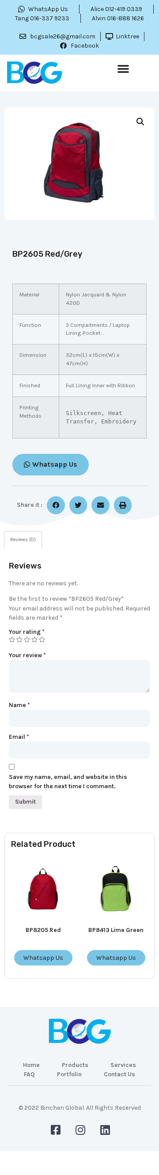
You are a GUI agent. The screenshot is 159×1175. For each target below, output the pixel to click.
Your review (27, 655)
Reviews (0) (23, 540)
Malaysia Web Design (79, 1114)
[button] (123, 68)
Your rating (27, 632)
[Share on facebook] (56, 505)
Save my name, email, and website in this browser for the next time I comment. (68, 781)
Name (19, 705)
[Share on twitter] (78, 505)
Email (19, 737)
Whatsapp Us (43, 958)
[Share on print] (123, 505)
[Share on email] (100, 505)
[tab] (23, 540)
